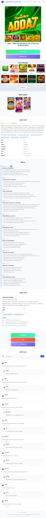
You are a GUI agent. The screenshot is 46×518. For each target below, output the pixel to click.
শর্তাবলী (21, 512)
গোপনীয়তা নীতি (24, 512)
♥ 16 (3, 367)
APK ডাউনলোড (23, 51)
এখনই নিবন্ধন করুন (23, 56)
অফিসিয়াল (24, 1)
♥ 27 (3, 400)
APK (28, 1)
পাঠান (42, 356)
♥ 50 (3, 409)
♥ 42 (3, 425)
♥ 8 (2, 473)
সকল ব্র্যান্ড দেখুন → (23, 87)
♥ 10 (3, 505)
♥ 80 (3, 489)
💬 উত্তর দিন (7, 367)
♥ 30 (3, 457)
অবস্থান (39, 1)
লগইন (31, 1)
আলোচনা (43, 1)
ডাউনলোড (35, 1)
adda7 (2, 125)
